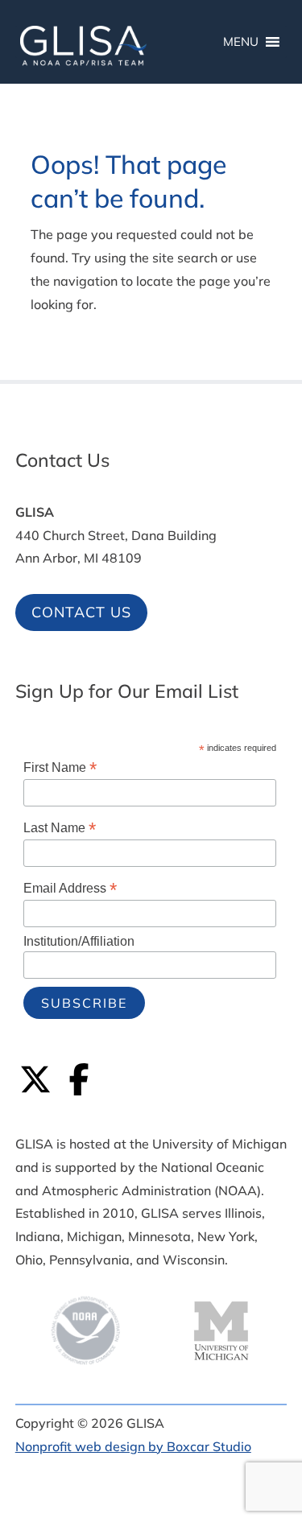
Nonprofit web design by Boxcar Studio (133, 1446)
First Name (60, 767)
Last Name (59, 828)
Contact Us (81, 612)
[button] (286, 1405)
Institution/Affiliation (78, 941)
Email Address (70, 888)
